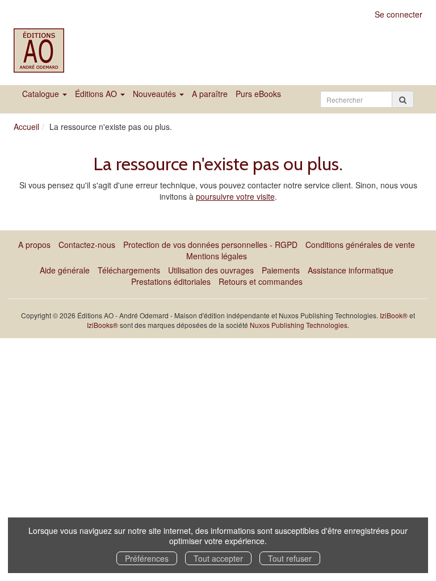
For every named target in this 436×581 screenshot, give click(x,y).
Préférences (147, 558)
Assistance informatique (350, 270)
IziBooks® (102, 325)
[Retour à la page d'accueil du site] (41, 50)
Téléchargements (129, 270)
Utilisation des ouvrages (211, 270)
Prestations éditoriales (171, 281)
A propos (34, 244)
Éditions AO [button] (97, 93)
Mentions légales (216, 256)
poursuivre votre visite (235, 196)
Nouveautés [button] (155, 93)
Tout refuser (290, 558)
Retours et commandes (261, 281)
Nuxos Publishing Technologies (298, 325)
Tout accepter (218, 558)
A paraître (210, 93)
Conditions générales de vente (360, 244)
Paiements (281, 270)
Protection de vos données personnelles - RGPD (210, 244)
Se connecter (398, 14)
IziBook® (394, 315)
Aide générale (65, 270)
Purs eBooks (258, 93)
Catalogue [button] (41, 93)
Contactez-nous (86, 244)
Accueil (26, 126)
